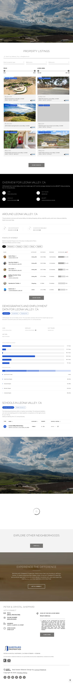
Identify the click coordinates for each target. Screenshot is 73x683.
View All (36, 545)
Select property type (9, 62)
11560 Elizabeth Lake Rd (15, 290)
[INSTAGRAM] (5, 677)
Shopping (20, 246)
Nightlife (40, 246)
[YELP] (24, 677)
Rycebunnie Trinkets (14, 283)
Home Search (36, 165)
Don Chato (11, 268)
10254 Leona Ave (13, 278)
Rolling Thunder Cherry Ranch (15, 275)
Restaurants (11, 246)
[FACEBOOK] (16, 677)
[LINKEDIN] (20, 677)
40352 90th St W (13, 257)
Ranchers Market (13, 262)
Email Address (45, 616)
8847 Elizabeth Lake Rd (15, 270)
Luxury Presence (40, 669)
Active (26, 246)
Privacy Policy (22, 672)
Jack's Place (12, 256)
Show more (37, 297)
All (4, 246)
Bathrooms (29, 62)
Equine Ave (11, 288)
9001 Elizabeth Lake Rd (15, 264)
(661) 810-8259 (11, 619)
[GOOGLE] (12, 677)
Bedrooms (51, 62)
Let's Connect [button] (36, 586)
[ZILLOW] (8, 677)
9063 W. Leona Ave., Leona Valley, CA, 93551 (19, 427)
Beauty (33, 246)
